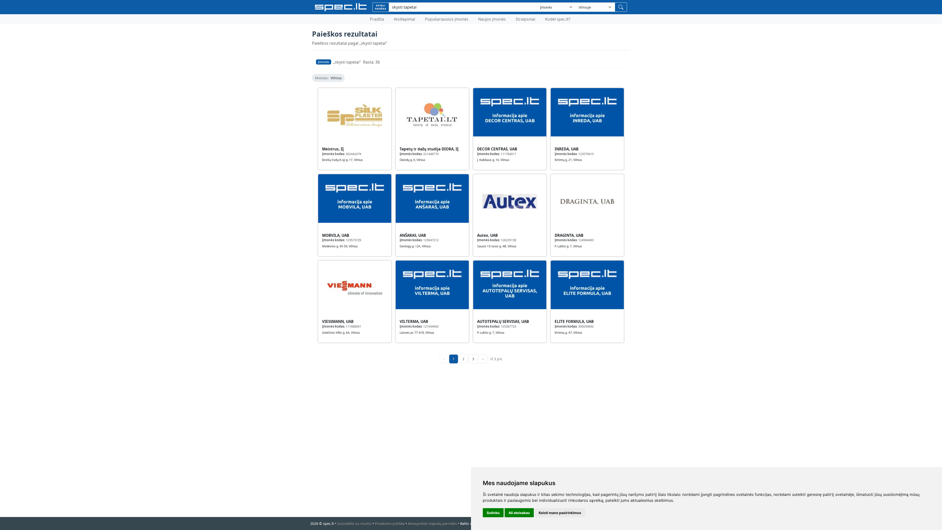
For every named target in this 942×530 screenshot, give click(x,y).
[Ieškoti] (621, 7)
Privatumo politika (390, 523)
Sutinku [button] (493, 513)
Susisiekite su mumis (354, 523)
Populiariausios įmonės (446, 19)
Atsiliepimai (404, 19)
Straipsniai (525, 19)
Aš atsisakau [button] (519, 513)
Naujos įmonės (492, 19)
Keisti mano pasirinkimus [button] (560, 513)
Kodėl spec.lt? (557, 19)
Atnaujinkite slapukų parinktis (432, 523)
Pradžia (377, 19)
